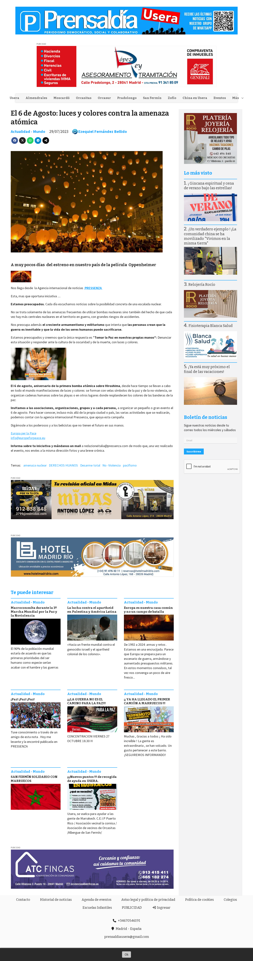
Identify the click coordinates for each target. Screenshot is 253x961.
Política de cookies (199, 900)
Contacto (23, 900)
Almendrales (36, 98)
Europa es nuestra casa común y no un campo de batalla (148, 610)
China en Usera (195, 98)
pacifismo (130, 465)
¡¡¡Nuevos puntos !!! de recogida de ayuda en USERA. (92, 779)
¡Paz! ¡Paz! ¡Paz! (23, 699)
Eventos (220, 98)
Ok (127, 954)
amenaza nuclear (35, 465)
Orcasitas (83, 98)
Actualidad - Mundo (28, 131)
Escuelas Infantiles (97, 908)
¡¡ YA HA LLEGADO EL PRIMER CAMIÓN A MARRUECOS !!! (147, 701)
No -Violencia (111, 465)
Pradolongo (127, 98)
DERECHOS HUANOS (63, 465)
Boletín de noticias (205, 417)
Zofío (172, 98)
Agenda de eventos (96, 900)
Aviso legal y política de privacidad (148, 900)
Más (235, 98)
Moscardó (62, 98)
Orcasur (104, 98)
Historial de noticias (56, 900)
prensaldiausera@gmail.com (126, 937)
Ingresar (163, 908)
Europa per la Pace (23, 433)
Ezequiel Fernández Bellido (102, 131)
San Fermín (152, 98)
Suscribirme (194, 451)
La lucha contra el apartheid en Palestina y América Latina (91, 610)
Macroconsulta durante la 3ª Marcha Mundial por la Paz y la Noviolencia (34, 612)
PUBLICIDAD (132, 908)
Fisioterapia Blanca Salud (211, 326)
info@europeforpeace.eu (28, 438)
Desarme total (90, 465)
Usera (14, 98)
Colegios (230, 900)
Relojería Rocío (201, 284)
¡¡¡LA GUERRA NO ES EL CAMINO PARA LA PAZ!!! (86, 701)
